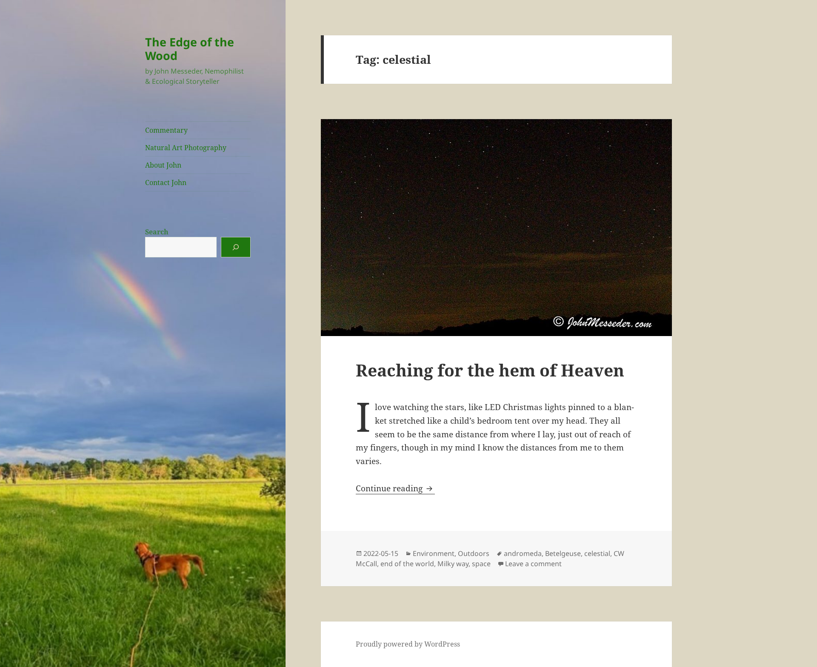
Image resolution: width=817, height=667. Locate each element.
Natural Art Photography (185, 147)
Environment (433, 553)
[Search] (236, 247)
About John (163, 165)
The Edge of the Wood (189, 48)
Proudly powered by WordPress (408, 644)
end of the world (407, 563)
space (481, 563)
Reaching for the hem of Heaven (490, 370)
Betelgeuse (563, 553)
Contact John (165, 182)
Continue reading (395, 488)
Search (157, 232)
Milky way (452, 563)
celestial (597, 553)
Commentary (166, 130)
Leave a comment (533, 563)
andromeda (523, 553)
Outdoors (473, 553)
